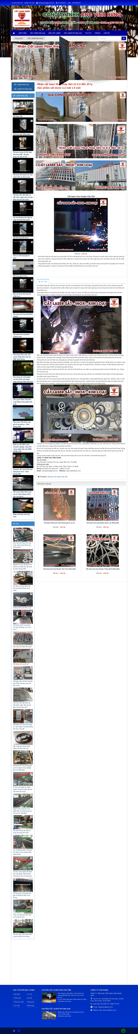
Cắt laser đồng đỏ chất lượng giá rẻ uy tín (59, 523)
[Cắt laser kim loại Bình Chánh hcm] (23, 325)
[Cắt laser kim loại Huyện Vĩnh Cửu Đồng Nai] (59, 550)
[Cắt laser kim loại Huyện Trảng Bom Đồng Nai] (102, 550)
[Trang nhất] (14, 33)
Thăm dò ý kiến (19, 1002)
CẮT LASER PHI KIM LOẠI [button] (73, 33)
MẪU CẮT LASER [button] (54, 33)
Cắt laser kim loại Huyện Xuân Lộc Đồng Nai (102, 523)
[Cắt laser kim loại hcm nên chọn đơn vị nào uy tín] (23, 166)
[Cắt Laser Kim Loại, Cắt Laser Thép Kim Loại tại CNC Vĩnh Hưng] (23, 345)
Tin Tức (29, 994)
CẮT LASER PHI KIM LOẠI (23, 89)
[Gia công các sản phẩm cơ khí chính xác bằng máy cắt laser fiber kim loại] (23, 368)
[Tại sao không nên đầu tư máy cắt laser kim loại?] (23, 208)
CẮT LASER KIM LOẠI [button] (37, 33)
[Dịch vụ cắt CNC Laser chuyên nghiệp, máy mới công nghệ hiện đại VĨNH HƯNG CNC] (23, 435)
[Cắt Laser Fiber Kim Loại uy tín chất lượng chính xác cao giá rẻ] (23, 483)
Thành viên (17, 998)
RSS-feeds (30, 1006)
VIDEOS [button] (97, 33)
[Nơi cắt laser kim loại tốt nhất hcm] (23, 285)
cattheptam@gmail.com (46, 3)
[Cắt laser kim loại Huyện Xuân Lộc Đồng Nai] (102, 504)
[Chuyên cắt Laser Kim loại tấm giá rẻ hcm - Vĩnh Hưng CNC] (23, 460)
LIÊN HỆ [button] (106, 33)
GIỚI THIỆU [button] (23, 33)
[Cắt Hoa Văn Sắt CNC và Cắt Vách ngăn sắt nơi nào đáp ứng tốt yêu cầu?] (23, 186)
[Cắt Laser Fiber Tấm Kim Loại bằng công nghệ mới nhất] (23, 390)
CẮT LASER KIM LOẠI (20, 96)
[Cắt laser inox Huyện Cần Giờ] (81, 225)
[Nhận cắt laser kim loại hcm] (23, 505)
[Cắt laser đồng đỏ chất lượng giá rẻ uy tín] (59, 504)
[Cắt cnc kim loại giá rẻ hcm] (23, 246)
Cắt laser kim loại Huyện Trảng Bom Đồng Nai (102, 569)
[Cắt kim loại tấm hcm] (23, 229)
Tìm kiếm (17, 1006)
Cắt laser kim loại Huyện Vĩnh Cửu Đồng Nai (59, 569)
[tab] (43, 281)
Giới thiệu (17, 994)
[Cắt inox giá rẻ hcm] (23, 267)
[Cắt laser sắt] (23, 107)
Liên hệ (29, 998)
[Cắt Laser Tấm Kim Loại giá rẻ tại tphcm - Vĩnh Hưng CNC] (23, 413)
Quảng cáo (30, 1002)
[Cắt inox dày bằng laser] (23, 125)
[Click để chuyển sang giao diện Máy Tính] (18, 1030)
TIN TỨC (16, 524)
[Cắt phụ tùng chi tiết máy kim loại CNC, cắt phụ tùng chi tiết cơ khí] (23, 143)
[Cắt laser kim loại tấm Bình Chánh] (23, 305)
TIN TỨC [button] (88, 33)
